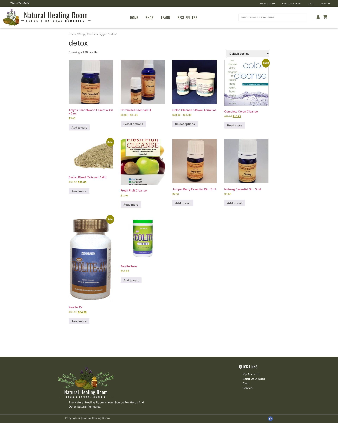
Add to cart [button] (79, 127)
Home (134, 17)
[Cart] (325, 17)
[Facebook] (270, 418)
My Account (267, 3)
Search (325, 3)
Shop (150, 17)
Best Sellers (187, 17)
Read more (234, 125)
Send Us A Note (291, 3)
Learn (165, 17)
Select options (133, 124)
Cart (311, 3)
